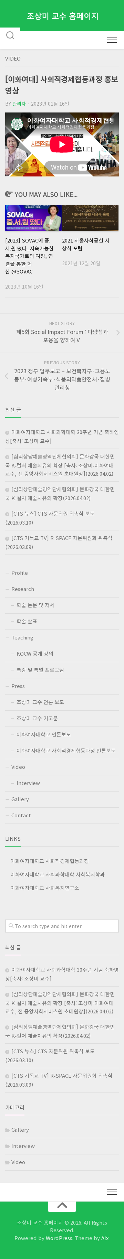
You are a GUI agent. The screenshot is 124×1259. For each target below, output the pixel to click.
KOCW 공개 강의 (35, 653)
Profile (19, 573)
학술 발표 (27, 621)
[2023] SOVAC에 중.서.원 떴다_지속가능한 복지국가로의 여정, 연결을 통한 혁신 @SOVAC (29, 256)
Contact (21, 815)
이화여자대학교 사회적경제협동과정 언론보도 (66, 750)
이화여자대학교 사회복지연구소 (44, 888)
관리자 (19, 103)
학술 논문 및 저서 (35, 605)
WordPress (59, 1238)
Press (18, 686)
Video (13, 58)
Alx (104, 1238)
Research (22, 589)
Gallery (20, 799)
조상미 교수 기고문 (37, 718)
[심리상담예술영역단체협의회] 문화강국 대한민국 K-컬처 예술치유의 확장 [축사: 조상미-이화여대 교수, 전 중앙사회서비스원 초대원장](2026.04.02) (60, 465)
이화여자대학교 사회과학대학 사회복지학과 (57, 874)
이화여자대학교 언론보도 (44, 734)
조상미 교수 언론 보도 (40, 702)
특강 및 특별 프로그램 (40, 670)
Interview (28, 783)
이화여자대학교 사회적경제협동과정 (49, 861)
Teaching (22, 637)
